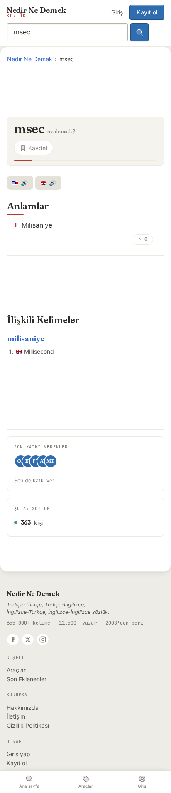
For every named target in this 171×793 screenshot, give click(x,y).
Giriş (117, 12)
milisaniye (25, 338)
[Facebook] (13, 639)
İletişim (16, 716)
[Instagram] (43, 639)
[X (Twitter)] (28, 639)
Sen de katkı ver (34, 480)
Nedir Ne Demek (29, 58)
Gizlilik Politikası (28, 725)
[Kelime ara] (139, 32)
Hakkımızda (23, 707)
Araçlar (16, 669)
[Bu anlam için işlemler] (159, 239)
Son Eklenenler (26, 679)
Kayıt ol (147, 12)
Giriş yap (18, 753)
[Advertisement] (85, 91)
